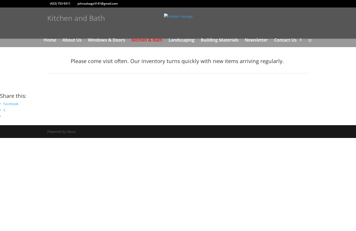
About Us (72, 40)
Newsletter (256, 40)
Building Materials (220, 40)
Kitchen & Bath (147, 40)
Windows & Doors (106, 40)
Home (50, 40)
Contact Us (285, 40)
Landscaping (181, 40)
